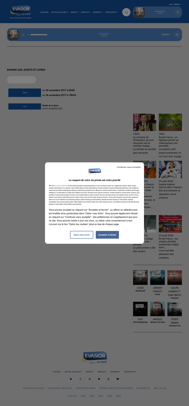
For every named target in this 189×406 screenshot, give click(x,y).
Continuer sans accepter (129, 167)
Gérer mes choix (82, 234)
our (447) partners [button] (61, 185)
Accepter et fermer (107, 234)
